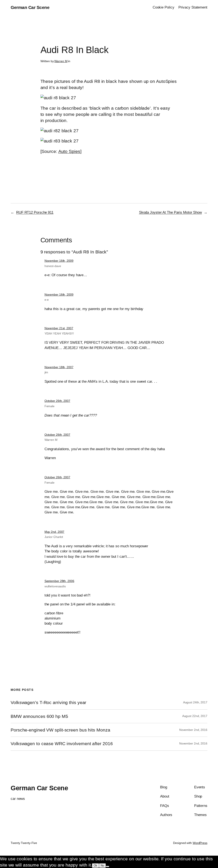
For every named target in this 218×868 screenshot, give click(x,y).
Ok (95, 865)
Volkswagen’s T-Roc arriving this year (48, 702)
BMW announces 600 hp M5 (39, 716)
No (102, 865)
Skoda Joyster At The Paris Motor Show (170, 212)
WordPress (200, 843)
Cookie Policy (163, 7)
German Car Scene (30, 7)
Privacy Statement (192, 7)
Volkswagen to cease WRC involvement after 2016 (62, 743)
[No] (107, 866)
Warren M (60, 61)
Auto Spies (69, 151)
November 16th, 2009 (58, 260)
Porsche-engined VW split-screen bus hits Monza (60, 729)
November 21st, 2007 (58, 328)
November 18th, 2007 (58, 367)
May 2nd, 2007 (54, 531)
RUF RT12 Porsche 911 (34, 212)
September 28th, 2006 (59, 581)
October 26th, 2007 (57, 400)
